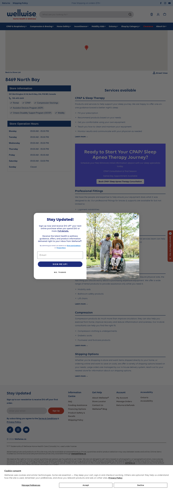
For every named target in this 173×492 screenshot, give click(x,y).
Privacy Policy (115, 478)
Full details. (63, 231)
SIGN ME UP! (60, 264)
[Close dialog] (135, 216)
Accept (86, 485)
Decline (140, 485)
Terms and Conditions (74, 245)
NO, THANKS (60, 272)
